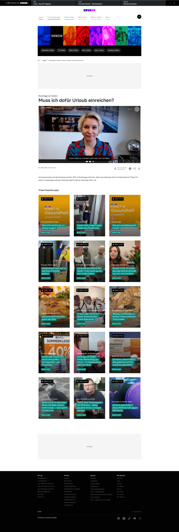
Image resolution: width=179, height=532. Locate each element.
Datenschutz (95, 486)
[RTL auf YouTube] (134, 518)
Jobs (118, 481)
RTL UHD (40, 494)
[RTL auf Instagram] (124, 518)
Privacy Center (95, 483)
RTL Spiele (120, 486)
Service (93, 475)
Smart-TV (41, 497)
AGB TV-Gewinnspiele (97, 492)
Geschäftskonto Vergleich (72, 489)
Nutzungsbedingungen (98, 489)
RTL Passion (121, 497)
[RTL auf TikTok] (129, 518)
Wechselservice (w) (70, 494)
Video (44, 60)
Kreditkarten (68, 491)
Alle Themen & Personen (45, 483)
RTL (39, 60)
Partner (66, 475)
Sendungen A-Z (43, 478)
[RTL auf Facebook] (118, 518)
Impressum (94, 481)
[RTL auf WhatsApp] (140, 518)
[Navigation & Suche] (139, 17)
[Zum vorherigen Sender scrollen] (170, 3)
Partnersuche (68, 483)
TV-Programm (42, 481)
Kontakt (93, 478)
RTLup (119, 489)
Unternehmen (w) (69, 500)
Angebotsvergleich (70, 497)
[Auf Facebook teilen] (130, 168)
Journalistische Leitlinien (46, 489)
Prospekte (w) (68, 505)
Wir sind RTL (121, 475)
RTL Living (120, 494)
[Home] (89, 10)
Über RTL (120, 478)
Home (39, 511)
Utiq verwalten (95, 497)
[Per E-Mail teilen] (134, 168)
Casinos (66, 478)
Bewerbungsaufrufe (44, 491)
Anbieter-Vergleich (70, 502)
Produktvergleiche (70, 486)
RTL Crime (120, 491)
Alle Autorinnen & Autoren (46, 486)
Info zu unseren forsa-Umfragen (101, 500)
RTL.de (40, 475)
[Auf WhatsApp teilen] (139, 168)
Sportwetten (68, 481)
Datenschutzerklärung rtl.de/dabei (101, 494)
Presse (119, 483)
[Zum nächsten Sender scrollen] (174, 3)
